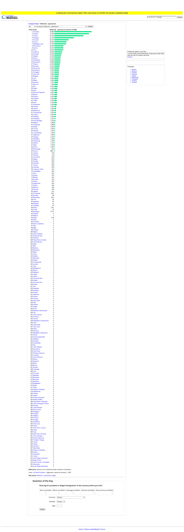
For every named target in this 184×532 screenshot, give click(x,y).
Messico (35, 84)
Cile (34, 312)
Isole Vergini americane (40, 458)
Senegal (35, 420)
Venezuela (36, 464)
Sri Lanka (36, 373)
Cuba (34, 323)
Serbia (35, 88)
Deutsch (134, 71)
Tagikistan (36, 135)
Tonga (35, 430)
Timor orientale (37, 436)
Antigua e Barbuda (39, 389)
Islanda (35, 292)
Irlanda (35, 127)
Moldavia (36, 272)
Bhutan (35, 94)
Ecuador (35, 179)
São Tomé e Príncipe (39, 434)
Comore (35, 318)
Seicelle (35, 405)
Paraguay (36, 38)
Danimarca (36, 70)
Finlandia (36, 116)
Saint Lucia (36, 424)
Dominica (36, 331)
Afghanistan (36, 391)
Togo (34, 432)
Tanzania (36, 446)
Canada (35, 34)
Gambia (35, 304)
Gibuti (35, 329)
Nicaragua (36, 211)
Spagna (35, 56)
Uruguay (35, 137)
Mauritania (36, 250)
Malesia (35, 215)
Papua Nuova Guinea (39, 240)
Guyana (35, 298)
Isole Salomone (38, 357)
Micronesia (36, 349)
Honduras (36, 163)
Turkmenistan (37, 112)
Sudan (35, 426)
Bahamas (36, 381)
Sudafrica (36, 52)
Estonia (35, 96)
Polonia (35, 64)
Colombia (36, 167)
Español (134, 72)
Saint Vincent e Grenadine (41, 462)
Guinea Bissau (37, 242)
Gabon (35, 306)
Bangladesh (36, 383)
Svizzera (36, 40)
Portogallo (36, 72)
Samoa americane (38, 397)
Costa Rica (36, 157)
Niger (34, 228)
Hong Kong (36, 141)
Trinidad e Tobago (38, 440)
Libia (34, 266)
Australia (36, 355)
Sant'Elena (36, 422)
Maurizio (35, 248)
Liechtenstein (37, 262)
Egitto (35, 145)
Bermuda (36, 379)
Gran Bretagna (37, 120)
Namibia (35, 195)
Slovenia (35, 82)
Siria (34, 173)
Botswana (36, 377)
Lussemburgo (37, 133)
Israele (35, 100)
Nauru (35, 219)
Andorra (35, 393)
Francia (35, 36)
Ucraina (35, 108)
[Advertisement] (92, 6)
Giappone (36, 288)
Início (81, 529)
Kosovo (35, 151)
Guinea (35, 296)
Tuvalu (35, 442)
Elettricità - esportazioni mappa (46, 475)
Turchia (35, 129)
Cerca (103, 529)
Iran (34, 86)
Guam (35, 308)
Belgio (35, 80)
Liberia (35, 274)
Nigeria (35, 232)
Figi (34, 345)
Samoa (35, 452)
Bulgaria (35, 76)
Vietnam (35, 155)
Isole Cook (36, 327)
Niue (34, 226)
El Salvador (36, 193)
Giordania (36, 205)
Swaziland (36, 454)
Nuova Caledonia (38, 224)
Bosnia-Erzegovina (39, 92)
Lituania (35, 153)
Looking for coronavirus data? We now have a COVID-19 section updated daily (92, 13)
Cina (34, 50)
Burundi (35, 367)
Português (135, 79)
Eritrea (35, 335)
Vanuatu (35, 230)
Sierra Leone (37, 409)
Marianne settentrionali (40, 310)
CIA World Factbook (39, 472)
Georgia (35, 161)
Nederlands (135, 77)
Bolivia (35, 359)
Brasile (35, 175)
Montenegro (36, 149)
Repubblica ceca (38, 44)
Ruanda (35, 213)
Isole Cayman (37, 314)
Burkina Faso (37, 460)
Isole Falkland (37, 347)
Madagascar (37, 268)
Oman (35, 254)
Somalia (35, 413)
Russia (35, 58)
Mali (34, 246)
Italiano (134, 76)
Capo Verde (36, 325)
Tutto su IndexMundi (91, 529)
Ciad (34, 371)
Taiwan (35, 444)
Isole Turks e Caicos (39, 428)
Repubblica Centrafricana (41, 321)
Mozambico (36, 62)
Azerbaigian (36, 171)
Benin (35, 363)
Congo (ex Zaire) (38, 169)
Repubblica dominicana (40, 333)
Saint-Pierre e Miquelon (40, 401)
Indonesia (36, 294)
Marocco (35, 187)
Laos (34, 78)
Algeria (35, 159)
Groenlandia (36, 343)
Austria (35, 48)
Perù (34, 199)
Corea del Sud (37, 282)
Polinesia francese (39, 353)
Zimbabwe (36, 139)
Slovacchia (36, 68)
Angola (35, 395)
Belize (35, 385)
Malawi (35, 260)
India (34, 102)
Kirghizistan (36, 183)
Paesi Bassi (37, 46)
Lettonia (35, 106)
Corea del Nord (37, 278)
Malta (35, 252)
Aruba (35, 387)
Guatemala (36, 125)
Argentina (36, 201)
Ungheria (36, 98)
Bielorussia (36, 110)
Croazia (35, 114)
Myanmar (36, 361)
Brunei (35, 365)
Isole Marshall (37, 407)
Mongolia (36, 203)
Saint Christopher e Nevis (41, 403)
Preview (129, 57)
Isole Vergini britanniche (40, 466)
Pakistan (36, 238)
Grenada (35, 341)
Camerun (36, 316)
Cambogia (36, 369)
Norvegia (36, 54)
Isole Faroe (36, 351)
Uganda (35, 191)
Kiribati (35, 280)
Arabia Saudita (37, 399)
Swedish (134, 82)
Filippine (35, 415)
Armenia (35, 131)
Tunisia (35, 165)
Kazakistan (36, 104)
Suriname (36, 221)
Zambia (35, 143)
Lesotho (35, 264)
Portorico (36, 418)
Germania (36, 32)
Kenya (35, 207)
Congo (35, 209)
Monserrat (36, 258)
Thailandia (36, 118)
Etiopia (35, 185)
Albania (35, 122)
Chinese (134, 80)
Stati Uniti (36, 74)
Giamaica (36, 290)
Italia (34, 90)
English (134, 69)
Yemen (35, 456)
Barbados (36, 375)
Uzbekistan (36, 60)
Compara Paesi (34, 24)
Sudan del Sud (37, 236)
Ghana (35, 181)
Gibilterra (36, 339)
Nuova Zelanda (37, 234)
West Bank (36, 448)
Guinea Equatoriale (39, 337)
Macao (35, 270)
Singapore (36, 411)
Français (134, 74)
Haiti (34, 302)
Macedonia (36, 197)
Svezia (35, 42)
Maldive (35, 256)
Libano (35, 276)
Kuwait (35, 284)
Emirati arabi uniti (38, 438)
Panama (35, 189)
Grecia (35, 147)
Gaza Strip (36, 300)
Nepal (35, 217)
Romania (36, 66)
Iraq (34, 286)
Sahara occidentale (39, 450)
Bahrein (35, 177)
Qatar (35, 244)
